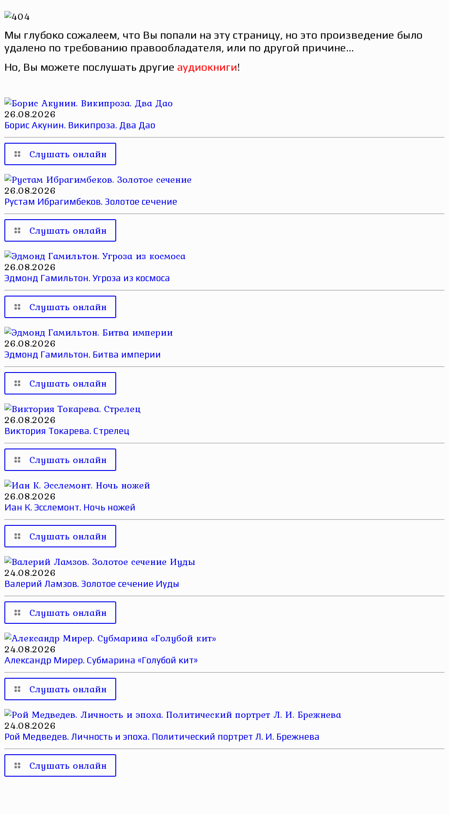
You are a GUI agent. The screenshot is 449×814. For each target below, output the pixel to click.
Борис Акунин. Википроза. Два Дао (79, 124)
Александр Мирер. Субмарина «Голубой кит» (101, 660)
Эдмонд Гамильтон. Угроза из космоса (87, 277)
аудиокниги (207, 67)
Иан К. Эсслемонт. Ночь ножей (69, 507)
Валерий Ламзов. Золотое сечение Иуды (91, 583)
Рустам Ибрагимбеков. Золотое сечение (90, 201)
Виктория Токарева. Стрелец (66, 430)
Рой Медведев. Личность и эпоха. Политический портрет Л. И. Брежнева (162, 736)
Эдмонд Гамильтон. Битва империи (82, 354)
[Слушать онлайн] (88, 103)
